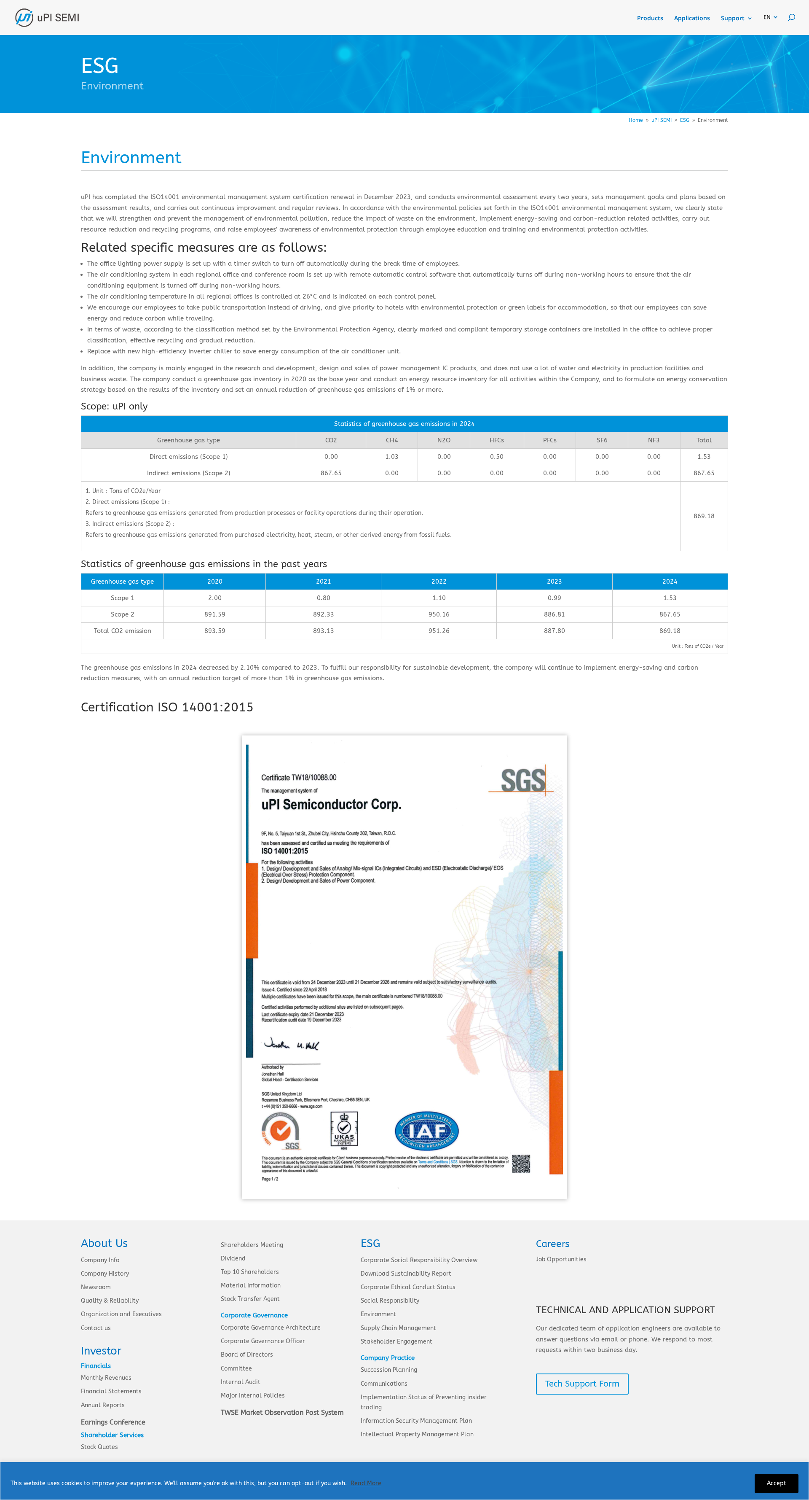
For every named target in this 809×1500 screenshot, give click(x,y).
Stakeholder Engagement (396, 1341)
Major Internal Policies (253, 1395)
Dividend (233, 1258)
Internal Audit (240, 1382)
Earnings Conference (113, 1422)
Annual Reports (103, 1405)
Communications (384, 1383)
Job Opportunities (561, 1259)
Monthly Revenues (106, 1378)
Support (733, 18)
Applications (692, 18)
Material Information (251, 1285)
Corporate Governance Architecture (271, 1327)
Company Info (100, 1260)
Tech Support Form (582, 1384)
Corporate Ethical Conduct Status (408, 1287)
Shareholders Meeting (252, 1245)
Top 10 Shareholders (250, 1272)
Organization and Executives (121, 1314)
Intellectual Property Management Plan (417, 1434)
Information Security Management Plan (416, 1421)
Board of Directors (247, 1354)
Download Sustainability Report (406, 1273)
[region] (404, 1481)
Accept (776, 1483)
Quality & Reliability (110, 1300)
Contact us (96, 1328)
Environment (378, 1314)
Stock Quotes (99, 1447)
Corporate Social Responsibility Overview (419, 1260)
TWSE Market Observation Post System (282, 1412)
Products (650, 18)
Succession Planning (389, 1369)
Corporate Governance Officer (263, 1341)
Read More (366, 1483)
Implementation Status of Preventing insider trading (424, 1402)
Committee (236, 1368)
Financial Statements (111, 1391)
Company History (105, 1273)
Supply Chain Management (398, 1328)
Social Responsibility (390, 1300)
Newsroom (96, 1287)
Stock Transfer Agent (250, 1299)
